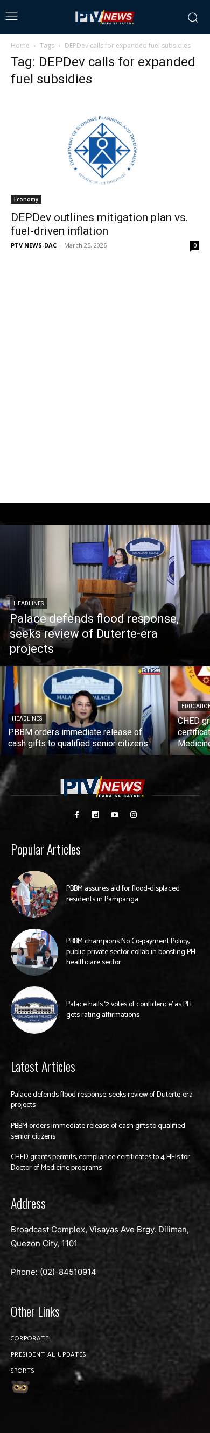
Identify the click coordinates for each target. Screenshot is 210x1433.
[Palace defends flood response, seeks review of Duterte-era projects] (105, 595)
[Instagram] (133, 815)
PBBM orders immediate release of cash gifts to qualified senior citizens (98, 1131)
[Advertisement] (105, 378)
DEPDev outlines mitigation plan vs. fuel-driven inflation (99, 224)
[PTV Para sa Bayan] (105, 17)
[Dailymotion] (95, 815)
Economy (26, 199)
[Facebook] (76, 815)
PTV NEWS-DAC (34, 245)
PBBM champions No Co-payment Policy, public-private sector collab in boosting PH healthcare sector (130, 952)
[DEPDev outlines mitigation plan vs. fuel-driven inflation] (105, 151)
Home (20, 45)
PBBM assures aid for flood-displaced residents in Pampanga (123, 894)
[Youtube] (114, 815)
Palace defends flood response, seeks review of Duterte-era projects (102, 1100)
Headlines (28, 603)
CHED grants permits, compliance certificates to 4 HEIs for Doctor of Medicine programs (100, 1162)
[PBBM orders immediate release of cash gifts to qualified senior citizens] (84, 710)
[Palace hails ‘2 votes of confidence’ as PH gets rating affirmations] (34, 1010)
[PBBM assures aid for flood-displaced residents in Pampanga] (34, 894)
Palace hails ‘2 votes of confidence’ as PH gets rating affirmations (129, 1009)
